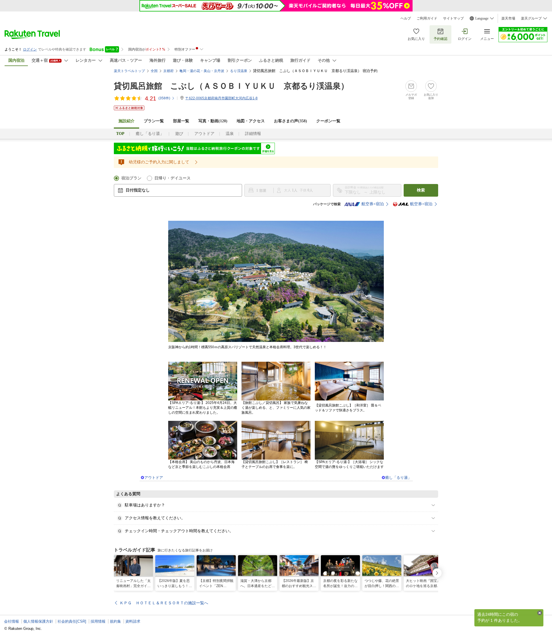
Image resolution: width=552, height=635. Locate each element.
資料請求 (132, 621)
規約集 (115, 621)
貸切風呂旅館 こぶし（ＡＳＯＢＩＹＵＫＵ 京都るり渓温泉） (231, 86)
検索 (421, 190)
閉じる (539, 613)
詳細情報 (253, 133)
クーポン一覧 (328, 121)
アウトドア (204, 133)
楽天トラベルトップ (129, 71)
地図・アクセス (251, 121)
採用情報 (98, 621)
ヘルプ (405, 18)
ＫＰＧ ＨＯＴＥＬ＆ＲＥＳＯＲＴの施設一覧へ (164, 603)
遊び (179, 133)
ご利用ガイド (427, 18)
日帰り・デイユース (172, 178)
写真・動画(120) (212, 121)
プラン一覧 (154, 121)
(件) (164, 98)
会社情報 (11, 621)
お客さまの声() (290, 121)
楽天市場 (508, 18)
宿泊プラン (131, 178)
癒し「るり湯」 (150, 133)
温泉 (230, 133)
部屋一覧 (181, 121)
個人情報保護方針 (38, 621)
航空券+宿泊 (372, 204)
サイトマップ (453, 18)
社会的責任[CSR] (71, 621)
